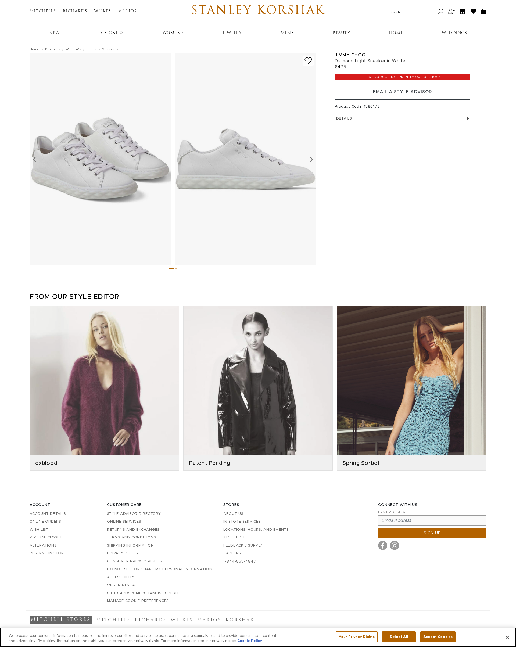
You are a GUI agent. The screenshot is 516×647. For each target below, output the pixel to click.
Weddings (454, 33)
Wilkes (102, 11)
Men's (287, 33)
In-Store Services (242, 521)
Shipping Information (130, 545)
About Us (233, 514)
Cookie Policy (249, 641)
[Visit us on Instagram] (394, 545)
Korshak (239, 620)
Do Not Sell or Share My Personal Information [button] (159, 569)
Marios (127, 11)
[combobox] (411, 11)
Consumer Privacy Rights (134, 561)
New (54, 33)
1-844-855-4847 (239, 561)
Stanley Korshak (258, 11)
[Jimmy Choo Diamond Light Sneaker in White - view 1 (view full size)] (100, 159)
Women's (173, 33)
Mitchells (43, 11)
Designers (111, 33)
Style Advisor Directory (134, 514)
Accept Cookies (438, 637)
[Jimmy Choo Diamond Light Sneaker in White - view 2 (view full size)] (245, 159)
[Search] (440, 11)
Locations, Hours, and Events (256, 529)
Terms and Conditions (131, 537)
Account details (48, 514)
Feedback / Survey (243, 545)
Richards (75, 11)
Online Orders (45, 521)
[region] (258, 637)
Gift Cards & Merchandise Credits (144, 593)
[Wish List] (473, 11)
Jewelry (232, 33)
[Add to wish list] (308, 61)
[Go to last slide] (35, 159)
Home (396, 33)
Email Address (391, 512)
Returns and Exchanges (133, 529)
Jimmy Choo (350, 55)
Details (344, 118)
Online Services (124, 521)
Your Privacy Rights (357, 637)
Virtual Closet (46, 537)
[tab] (171, 268)
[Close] (507, 637)
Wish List (39, 529)
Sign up (432, 533)
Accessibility (121, 577)
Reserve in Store (48, 553)
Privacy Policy (123, 553)
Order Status (122, 585)
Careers (232, 553)
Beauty (341, 33)
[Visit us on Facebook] (382, 545)
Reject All (399, 637)
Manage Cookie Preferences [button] (138, 601)
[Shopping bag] (483, 11)
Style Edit (234, 537)
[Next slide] (311, 159)
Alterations (43, 545)
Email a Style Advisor (402, 92)
